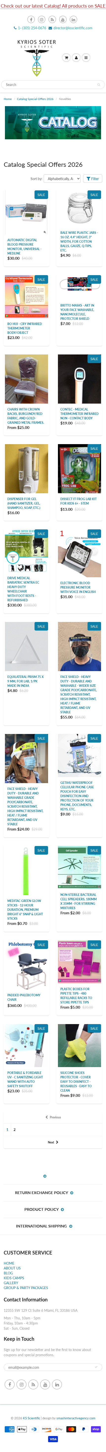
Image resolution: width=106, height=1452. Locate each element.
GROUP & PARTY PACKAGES (26, 1288)
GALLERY (11, 1283)
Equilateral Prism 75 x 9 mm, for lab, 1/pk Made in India (25, 681)
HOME (9, 1263)
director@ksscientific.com (72, 28)
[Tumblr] (52, 19)
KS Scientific (31, 1418)
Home (8, 99)
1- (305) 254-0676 (32, 28)
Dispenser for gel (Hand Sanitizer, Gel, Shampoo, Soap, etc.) (23, 503)
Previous (55, 1117)
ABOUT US (12, 1268)
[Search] (98, 85)
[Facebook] (31, 19)
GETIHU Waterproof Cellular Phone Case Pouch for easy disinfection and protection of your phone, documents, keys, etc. (77, 796)
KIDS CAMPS (14, 1278)
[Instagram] (41, 19)
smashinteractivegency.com (75, 1418)
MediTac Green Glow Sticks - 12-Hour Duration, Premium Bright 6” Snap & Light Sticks (25, 909)
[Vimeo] (73, 19)
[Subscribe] (96, 1367)
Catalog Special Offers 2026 (35, 99)
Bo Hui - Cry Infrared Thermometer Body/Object (24, 328)
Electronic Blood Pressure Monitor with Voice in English (78, 587)
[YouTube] (63, 19)
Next (51, 1142)
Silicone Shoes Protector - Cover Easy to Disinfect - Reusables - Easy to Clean (76, 1081)
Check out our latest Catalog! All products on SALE (53, 6)
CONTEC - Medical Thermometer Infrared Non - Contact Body (79, 414)
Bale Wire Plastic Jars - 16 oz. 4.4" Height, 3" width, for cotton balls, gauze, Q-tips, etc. (79, 241)
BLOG (8, 1273)
